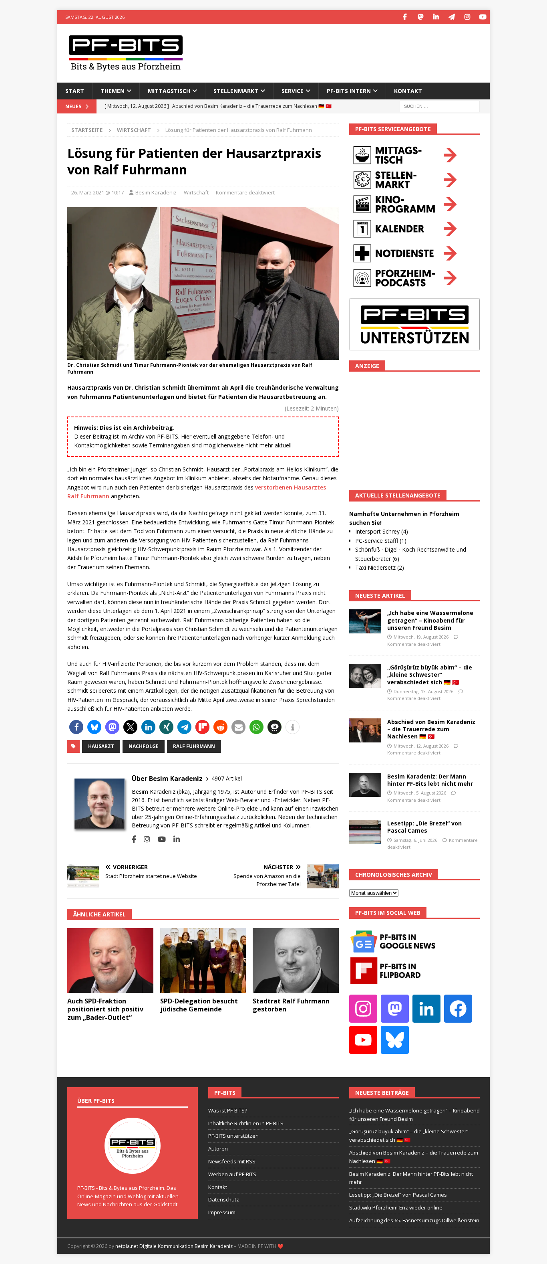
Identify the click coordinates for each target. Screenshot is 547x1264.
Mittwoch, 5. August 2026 (420, 793)
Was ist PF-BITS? (227, 1110)
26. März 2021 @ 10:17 (97, 192)
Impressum (221, 1212)
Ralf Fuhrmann (194, 746)
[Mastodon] (420, 17)
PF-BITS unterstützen (233, 1135)
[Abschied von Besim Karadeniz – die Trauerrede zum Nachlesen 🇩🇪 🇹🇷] (365, 730)
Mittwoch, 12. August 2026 (421, 746)
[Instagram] (467, 17)
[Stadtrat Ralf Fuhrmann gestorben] (296, 960)
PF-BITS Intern (349, 91)
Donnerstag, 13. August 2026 (423, 691)
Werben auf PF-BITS (232, 1174)
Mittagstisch (169, 91)
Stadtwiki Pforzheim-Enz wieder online (395, 1207)
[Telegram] (451, 17)
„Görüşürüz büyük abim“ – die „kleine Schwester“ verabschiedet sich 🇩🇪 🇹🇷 (429, 674)
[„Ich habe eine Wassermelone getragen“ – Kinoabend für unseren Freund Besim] (365, 621)
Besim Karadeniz (156, 192)
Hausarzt (101, 746)
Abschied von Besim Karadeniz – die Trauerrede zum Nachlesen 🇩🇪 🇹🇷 (431, 729)
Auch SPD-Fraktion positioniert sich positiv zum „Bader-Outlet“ (105, 1009)
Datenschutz (223, 1199)
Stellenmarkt (235, 91)
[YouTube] (483, 17)
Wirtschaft (196, 192)
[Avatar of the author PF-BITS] (133, 1165)
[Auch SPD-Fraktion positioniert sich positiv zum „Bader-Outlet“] (110, 960)
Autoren (218, 1148)
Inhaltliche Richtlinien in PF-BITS (246, 1123)
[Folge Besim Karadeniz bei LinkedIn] (173, 839)
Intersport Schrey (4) (381, 531)
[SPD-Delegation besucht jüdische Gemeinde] (203, 960)
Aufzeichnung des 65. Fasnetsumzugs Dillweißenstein (414, 1220)
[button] (76, 727)
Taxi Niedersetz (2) (379, 567)
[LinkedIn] (436, 17)
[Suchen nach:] (440, 105)
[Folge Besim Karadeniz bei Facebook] (134, 839)
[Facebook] (405, 17)
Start (74, 91)
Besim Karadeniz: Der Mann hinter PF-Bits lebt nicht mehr (430, 780)
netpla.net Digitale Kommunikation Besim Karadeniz (174, 1246)
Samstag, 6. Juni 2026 (415, 840)
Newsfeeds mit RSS (231, 1161)
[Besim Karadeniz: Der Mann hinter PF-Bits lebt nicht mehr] (365, 785)
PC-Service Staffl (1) (380, 540)
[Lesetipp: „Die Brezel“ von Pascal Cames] (365, 832)
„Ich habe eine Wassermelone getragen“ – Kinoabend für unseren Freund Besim (430, 620)
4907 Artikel (226, 778)
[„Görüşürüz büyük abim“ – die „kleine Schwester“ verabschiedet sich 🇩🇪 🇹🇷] (365, 676)
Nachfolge (144, 746)
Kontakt (408, 91)
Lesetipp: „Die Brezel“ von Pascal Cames (424, 826)
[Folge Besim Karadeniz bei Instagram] (144, 839)
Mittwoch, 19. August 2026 (421, 637)
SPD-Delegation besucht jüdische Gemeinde (199, 1005)
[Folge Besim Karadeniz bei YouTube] (159, 839)
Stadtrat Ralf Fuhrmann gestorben (291, 1005)
